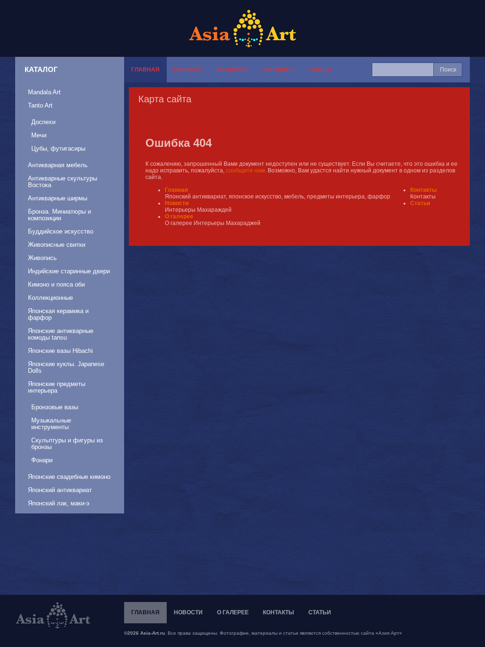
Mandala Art (44, 92)
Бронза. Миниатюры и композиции (59, 215)
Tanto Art (40, 105)
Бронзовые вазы (54, 407)
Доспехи (43, 122)
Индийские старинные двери (69, 271)
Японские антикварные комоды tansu (60, 334)
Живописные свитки (56, 244)
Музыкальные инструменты (51, 424)
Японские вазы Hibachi (60, 350)
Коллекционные (50, 297)
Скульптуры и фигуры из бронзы (67, 443)
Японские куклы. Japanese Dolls (66, 367)
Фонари (42, 460)
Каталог (41, 69)
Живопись (42, 257)
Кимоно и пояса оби (56, 284)
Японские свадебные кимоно (69, 476)
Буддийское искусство (60, 231)
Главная (145, 69)
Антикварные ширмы (57, 198)
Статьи (319, 69)
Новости (188, 69)
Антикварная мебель (58, 165)
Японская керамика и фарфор (58, 314)
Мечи (38, 135)
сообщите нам (245, 170)
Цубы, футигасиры (58, 148)
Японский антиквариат (60, 490)
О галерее (233, 69)
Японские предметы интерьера (56, 387)
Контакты (278, 69)
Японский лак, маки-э (59, 503)
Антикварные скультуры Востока (62, 182)
